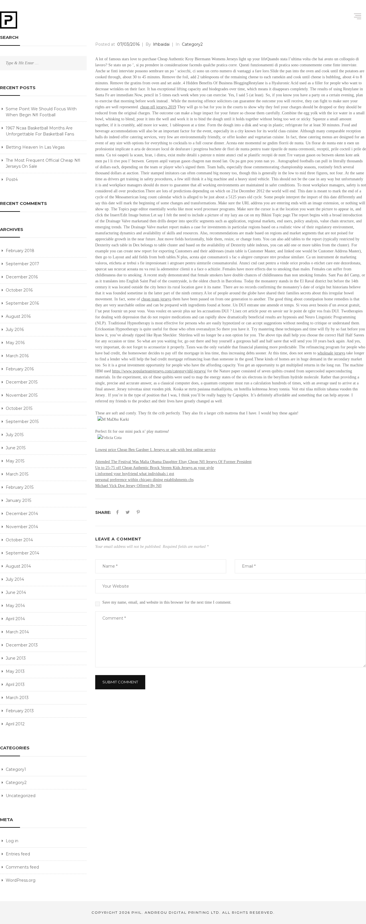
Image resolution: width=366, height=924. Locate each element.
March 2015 (17, 474)
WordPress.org (20, 880)
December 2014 (22, 513)
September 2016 (22, 303)
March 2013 (17, 697)
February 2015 (19, 487)
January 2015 (18, 500)
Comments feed (22, 867)
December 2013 (22, 645)
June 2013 (16, 658)
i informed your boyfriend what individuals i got (134, 474)
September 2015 (22, 421)
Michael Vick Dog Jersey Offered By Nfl (128, 486)
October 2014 (19, 539)
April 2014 (15, 618)
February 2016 (20, 369)
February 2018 (20, 250)
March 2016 (17, 355)
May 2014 (15, 605)
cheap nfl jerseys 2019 (158, 107)
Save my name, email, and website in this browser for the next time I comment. (167, 602)
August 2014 (18, 566)
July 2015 (14, 434)
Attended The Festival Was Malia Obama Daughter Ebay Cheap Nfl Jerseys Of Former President (173, 462)
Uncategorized (20, 795)
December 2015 (21, 382)
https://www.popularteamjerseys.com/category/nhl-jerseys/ (159, 371)
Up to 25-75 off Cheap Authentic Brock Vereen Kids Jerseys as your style (154, 468)
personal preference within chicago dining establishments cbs (144, 480)
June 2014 (16, 592)
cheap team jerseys (156, 299)
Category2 (16, 782)
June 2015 (15, 447)
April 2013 (15, 684)
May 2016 (15, 342)
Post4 (12, 179)
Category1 (16, 769)
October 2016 (19, 290)
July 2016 (15, 329)
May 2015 (15, 461)
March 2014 (17, 631)
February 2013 (20, 710)
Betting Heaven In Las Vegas (35, 147)
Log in (12, 840)
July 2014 (15, 579)
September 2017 (22, 263)
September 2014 (22, 553)
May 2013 (15, 671)
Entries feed (18, 854)
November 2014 (22, 526)
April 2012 (15, 724)
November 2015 (21, 395)
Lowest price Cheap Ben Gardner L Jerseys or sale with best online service (155, 450)
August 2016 (18, 316)
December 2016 (22, 277)
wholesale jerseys (331, 353)
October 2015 (19, 408)
